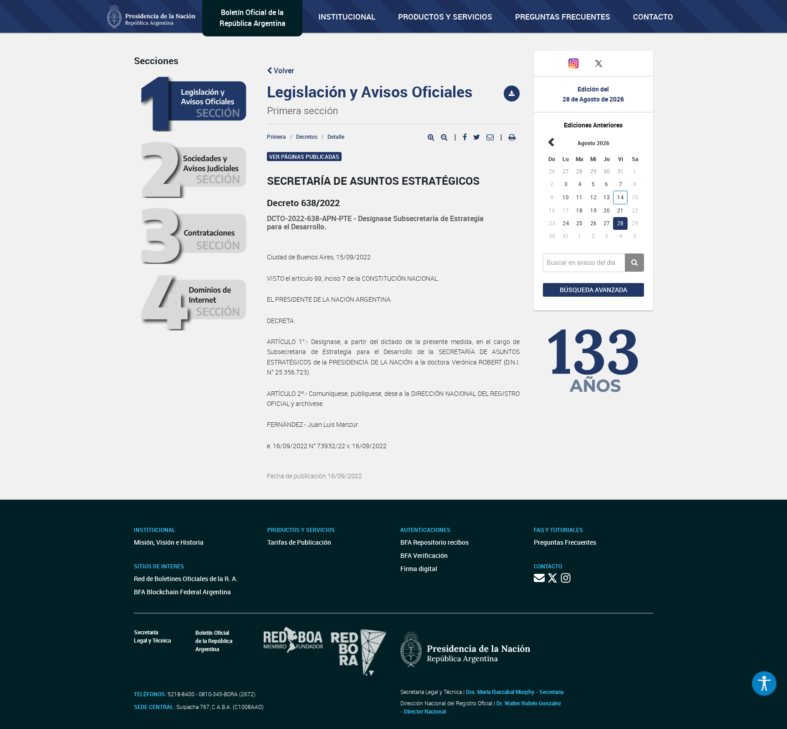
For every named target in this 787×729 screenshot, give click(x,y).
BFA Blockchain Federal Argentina (182, 591)
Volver (283, 71)
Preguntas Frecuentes (562, 16)
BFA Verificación (424, 555)
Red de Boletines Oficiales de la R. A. (186, 578)
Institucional (346, 16)
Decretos (306, 136)
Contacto (653, 16)
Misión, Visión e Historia (169, 542)
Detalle (335, 136)
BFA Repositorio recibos (434, 542)
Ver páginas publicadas (304, 156)
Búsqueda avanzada (593, 289)
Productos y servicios (445, 16)
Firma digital (418, 568)
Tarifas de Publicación (299, 542)
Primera (276, 136)
